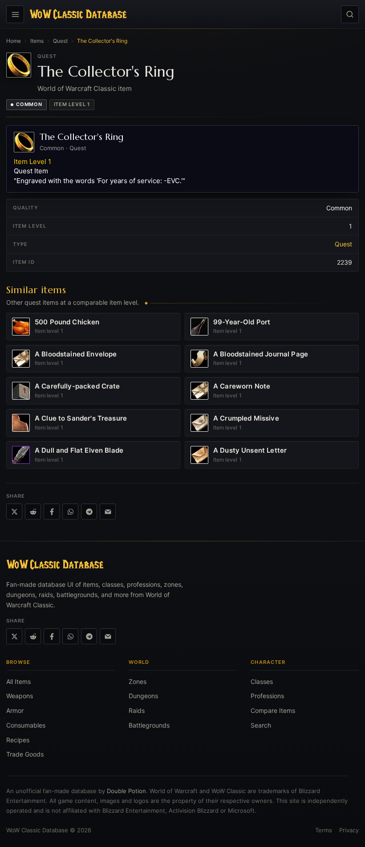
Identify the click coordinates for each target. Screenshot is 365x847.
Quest (60, 40)
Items (37, 40)
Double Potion (126, 790)
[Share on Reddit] (33, 511)
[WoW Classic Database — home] (77, 14)
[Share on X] (14, 511)
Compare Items (273, 710)
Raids (137, 710)
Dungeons (143, 696)
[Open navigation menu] (15, 14)
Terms (323, 830)
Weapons (19, 696)
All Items (18, 681)
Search (261, 725)
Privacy (349, 830)
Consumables (25, 725)
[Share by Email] (108, 511)
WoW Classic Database (37, 830)
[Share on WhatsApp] (70, 511)
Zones (137, 681)
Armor (15, 710)
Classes (262, 681)
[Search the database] (350, 14)
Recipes (17, 740)
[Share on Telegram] (89, 511)
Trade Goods (25, 754)
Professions (267, 696)
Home (13, 40)
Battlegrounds (149, 725)
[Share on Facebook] (52, 511)
